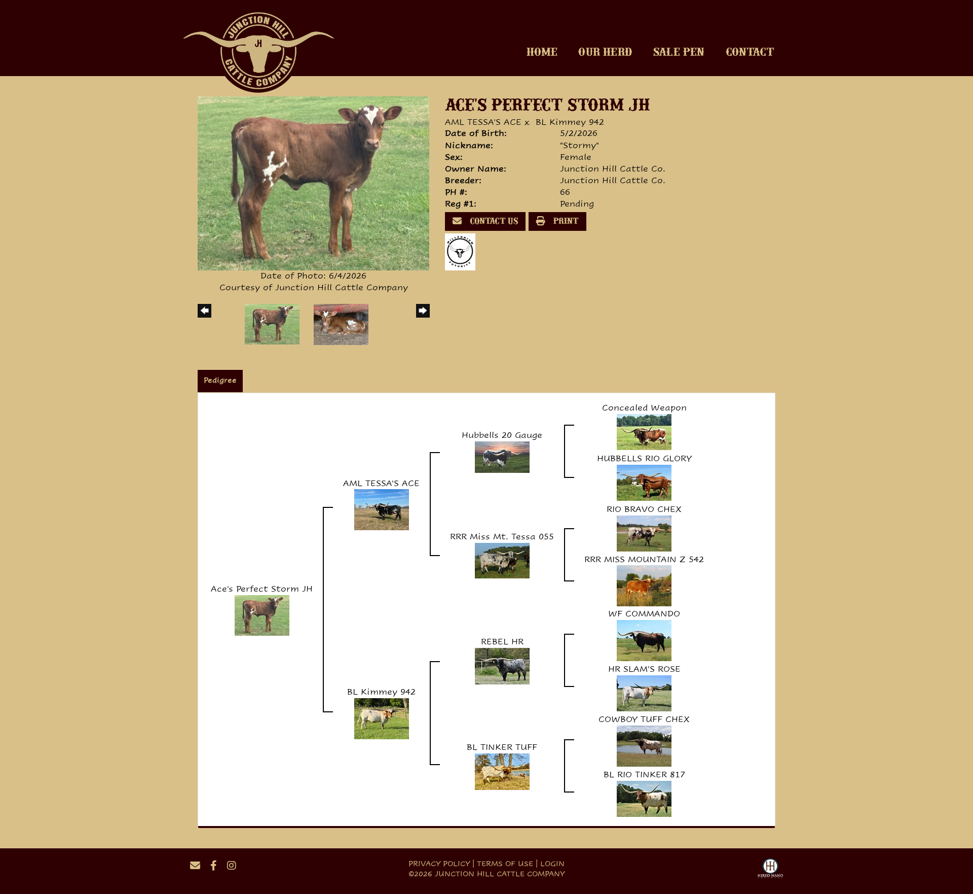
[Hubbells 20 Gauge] (502, 456)
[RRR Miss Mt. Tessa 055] (502, 560)
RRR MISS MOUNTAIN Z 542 (644, 559)
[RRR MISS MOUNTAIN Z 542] (644, 585)
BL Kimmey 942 (570, 122)
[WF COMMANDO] (644, 640)
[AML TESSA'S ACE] (381, 509)
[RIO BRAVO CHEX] (644, 532)
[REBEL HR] (502, 665)
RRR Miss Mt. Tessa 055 (502, 536)
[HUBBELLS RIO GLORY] (644, 481)
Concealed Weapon (644, 407)
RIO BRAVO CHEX (644, 509)
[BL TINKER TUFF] (502, 771)
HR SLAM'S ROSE (644, 669)
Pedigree (220, 380)
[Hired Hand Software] (770, 869)
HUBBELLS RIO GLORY (644, 458)
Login (552, 863)
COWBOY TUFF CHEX (644, 719)
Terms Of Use (505, 863)
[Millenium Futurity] (462, 251)
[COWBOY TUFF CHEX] (644, 745)
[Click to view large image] (313, 183)
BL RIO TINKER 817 (644, 774)
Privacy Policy (439, 863)
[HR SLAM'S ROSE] (644, 692)
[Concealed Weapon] (644, 431)
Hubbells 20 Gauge (502, 435)
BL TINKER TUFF (502, 747)
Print (565, 222)
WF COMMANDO (644, 613)
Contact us (493, 222)
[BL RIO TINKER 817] (644, 798)
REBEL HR (502, 641)
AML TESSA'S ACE (483, 122)
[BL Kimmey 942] (381, 718)
